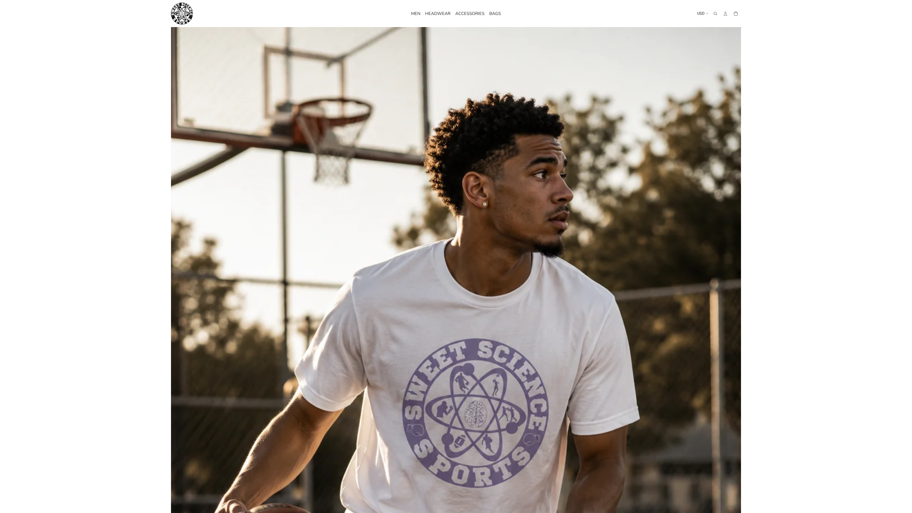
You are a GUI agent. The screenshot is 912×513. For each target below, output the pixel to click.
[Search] (715, 13)
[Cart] (736, 13)
